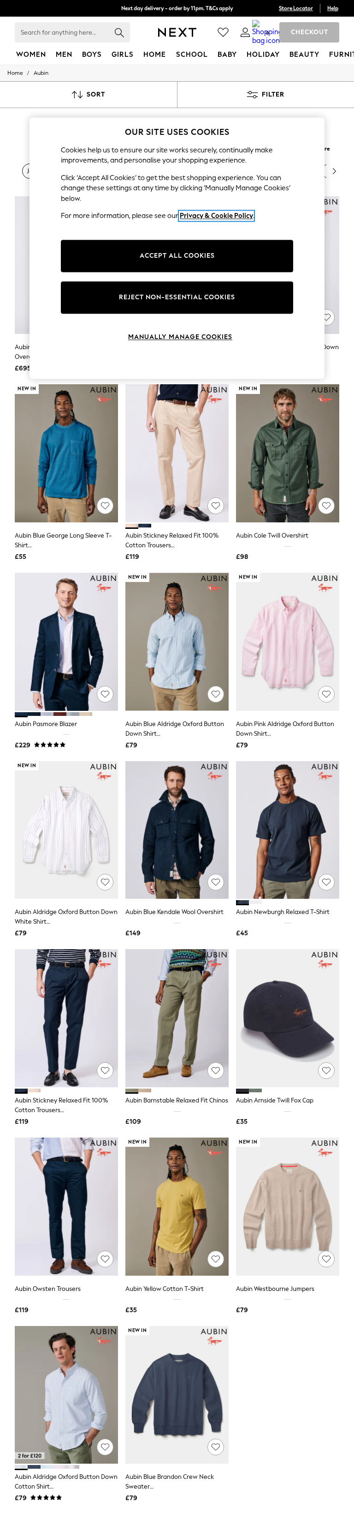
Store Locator (296, 8)
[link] (245, 32)
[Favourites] (223, 32)
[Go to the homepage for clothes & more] (177, 32)
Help (332, 8)
